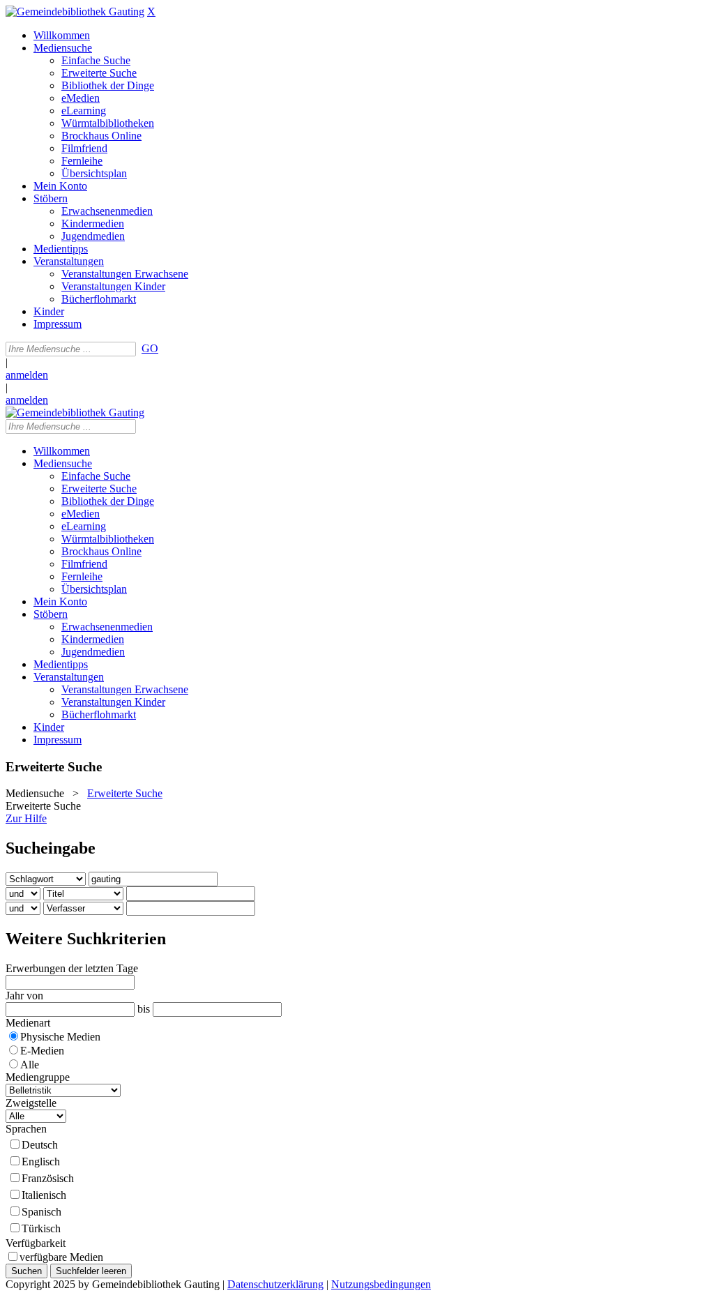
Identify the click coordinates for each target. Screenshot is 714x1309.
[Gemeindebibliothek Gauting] (75, 11)
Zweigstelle (31, 1103)
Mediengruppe (38, 1077)
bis (143, 1009)
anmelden (27, 375)
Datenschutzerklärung (275, 1284)
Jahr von (24, 995)
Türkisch (41, 1228)
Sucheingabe (51, 848)
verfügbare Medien (61, 1257)
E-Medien (42, 1051)
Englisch (41, 1161)
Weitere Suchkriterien (86, 939)
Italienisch (44, 1195)
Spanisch (41, 1212)
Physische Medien (60, 1037)
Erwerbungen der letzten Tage (72, 968)
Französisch (48, 1178)
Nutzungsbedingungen (381, 1284)
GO (150, 348)
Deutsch (40, 1145)
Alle (29, 1064)
